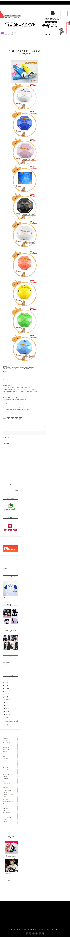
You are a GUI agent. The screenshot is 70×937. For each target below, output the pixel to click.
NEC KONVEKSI (6, 668)
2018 (5, 688)
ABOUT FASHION (6, 742)
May (6, 710)
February (7, 713)
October (7, 702)
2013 (5, 696)
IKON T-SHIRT (5, 772)
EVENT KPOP (5, 758)
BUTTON (4, 753)
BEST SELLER (31, 2)
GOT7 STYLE (5, 765)
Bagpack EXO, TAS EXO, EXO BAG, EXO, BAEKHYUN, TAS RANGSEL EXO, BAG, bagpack (11, 857)
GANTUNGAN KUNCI (7, 762)
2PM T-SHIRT (5, 740)
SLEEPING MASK (6, 812)
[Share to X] (12, 418)
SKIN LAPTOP (5, 808)
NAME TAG (5, 792)
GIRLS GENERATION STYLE (8, 763)
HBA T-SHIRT (5, 769)
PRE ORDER (5, 798)
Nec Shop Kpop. (26, 929)
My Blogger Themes (53, 929)
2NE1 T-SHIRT (5, 738)
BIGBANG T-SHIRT (6, 749)
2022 (5, 682)
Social (24, 2)
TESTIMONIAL (5, 666)
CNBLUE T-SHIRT (6, 754)
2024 (5, 680)
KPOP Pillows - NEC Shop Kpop (11, 721)
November (8, 700)
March (7, 711)
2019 (5, 687)
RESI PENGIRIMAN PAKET (8, 801)
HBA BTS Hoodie (8, 873)
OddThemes (42, 929)
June (6, 708)
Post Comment (32, 55)
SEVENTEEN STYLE (6, 805)
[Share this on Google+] (16, 418)
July (6, 707)
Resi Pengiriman (46, 2)
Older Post (15, 427)
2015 (5, 693)
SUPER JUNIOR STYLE (7, 817)
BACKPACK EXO (6, 747)
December (8, 699)
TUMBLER (5, 821)
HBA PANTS (5, 767)
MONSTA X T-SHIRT (7, 790)
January (7, 714)
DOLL (4, 756)
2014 (5, 694)
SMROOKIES (5, 815)
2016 (5, 691)
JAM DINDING (5, 778)
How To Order (39, 2)
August (7, 705)
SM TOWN (5, 814)
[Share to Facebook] (8, 418)
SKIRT (4, 810)
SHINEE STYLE (6, 807)
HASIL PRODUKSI (6, 662)
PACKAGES (5, 664)
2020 (5, 685)
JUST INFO (5, 780)
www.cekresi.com (6, 570)
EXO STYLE (5, 760)
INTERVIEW (5, 776)
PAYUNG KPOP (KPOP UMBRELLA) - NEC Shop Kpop (11, 719)
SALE (4, 803)
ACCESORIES (5, 744)
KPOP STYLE (5, 785)
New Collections (16, 2)
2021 (5, 683)
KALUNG (4, 781)
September (8, 703)
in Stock (10, 2)
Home (2, 2)
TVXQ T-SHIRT (6, 823)
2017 (5, 690)
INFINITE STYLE (6, 774)
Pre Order (6, 2)
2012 (5, 697)
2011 (5, 725)
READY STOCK (6, 799)
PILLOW (4, 796)
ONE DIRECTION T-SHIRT (8, 794)
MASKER (4, 789)
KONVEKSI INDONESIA (7, 783)
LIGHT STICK (5, 787)
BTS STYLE (5, 751)
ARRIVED (5, 746)
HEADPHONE (5, 771)
